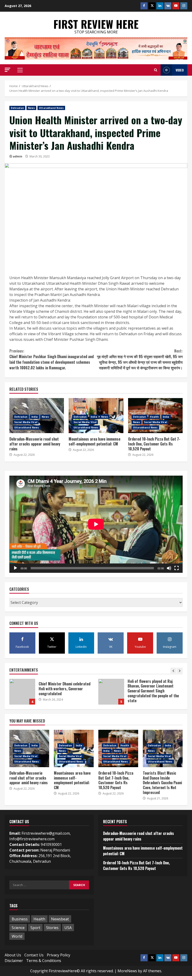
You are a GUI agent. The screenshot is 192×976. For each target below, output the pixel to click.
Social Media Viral (25, 422)
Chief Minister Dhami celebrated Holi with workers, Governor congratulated (22, 692)
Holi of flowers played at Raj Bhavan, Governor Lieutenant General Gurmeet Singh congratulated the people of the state (111, 692)
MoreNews (127, 970)
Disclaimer (14, 960)
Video (180, 70)
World (17, 936)
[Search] (155, 70)
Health (154, 416)
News (31, 108)
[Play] (15, 568)
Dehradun (17, 108)
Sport (35, 927)
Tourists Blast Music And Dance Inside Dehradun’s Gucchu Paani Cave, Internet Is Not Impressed (162, 782)
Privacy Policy (58, 955)
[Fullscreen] (176, 568)
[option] (51, 694)
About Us (13, 955)
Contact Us (34, 955)
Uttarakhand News (51, 108)
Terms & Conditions (43, 960)
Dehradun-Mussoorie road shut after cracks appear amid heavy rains (34, 444)
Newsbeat (60, 919)
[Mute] (169, 568)
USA (68, 927)
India (34, 416)
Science (18, 927)
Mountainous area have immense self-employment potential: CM (94, 441)
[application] (96, 524)
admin (17, 156)
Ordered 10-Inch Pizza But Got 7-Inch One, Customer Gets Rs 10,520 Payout (154, 444)
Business (20, 919)
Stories (52, 927)
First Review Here (96, 24)
